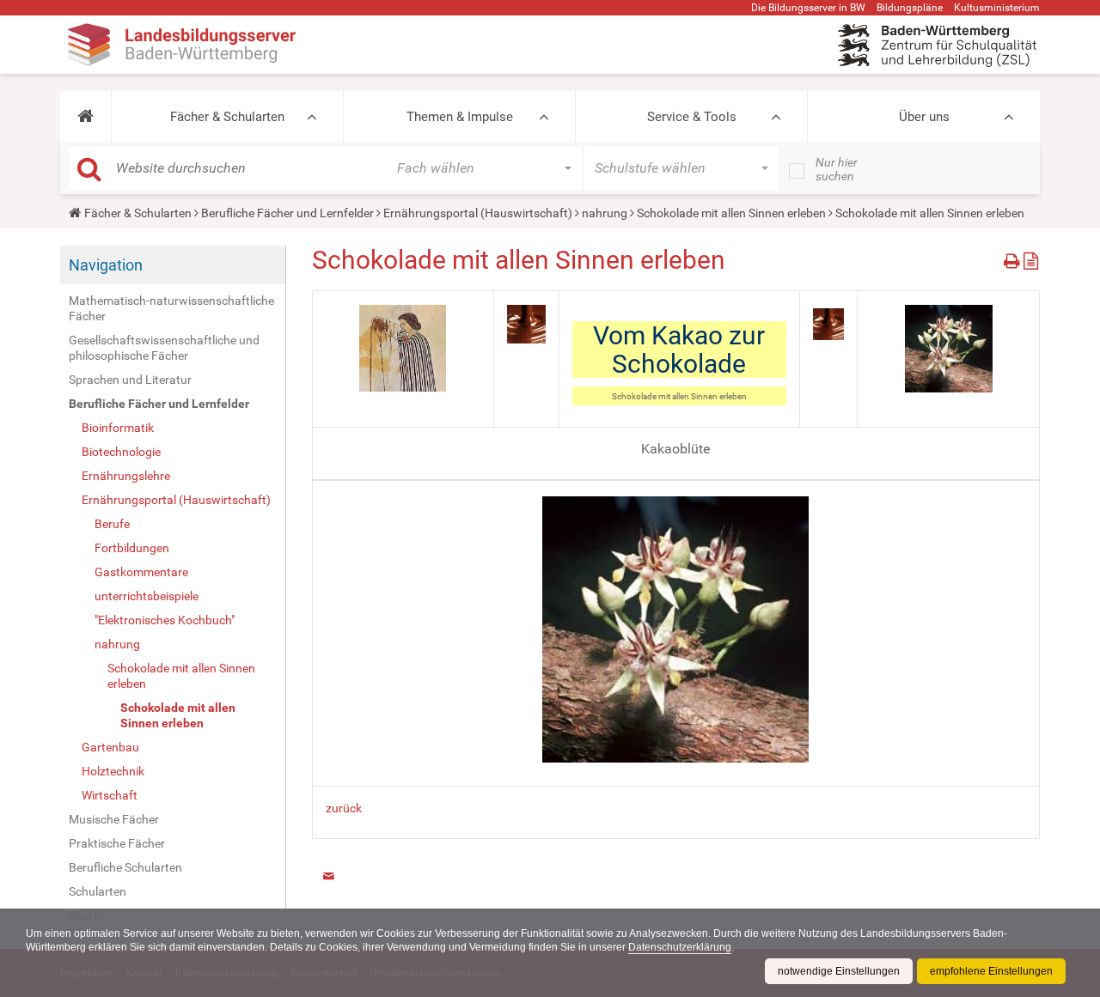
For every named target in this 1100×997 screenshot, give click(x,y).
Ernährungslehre (126, 476)
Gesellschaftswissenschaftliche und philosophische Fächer (164, 347)
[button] (85, 117)
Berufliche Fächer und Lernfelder (287, 213)
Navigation (106, 265)
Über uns (924, 117)
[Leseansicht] (1031, 258)
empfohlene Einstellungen (991, 971)
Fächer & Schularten (227, 117)
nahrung (604, 213)
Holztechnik (113, 771)
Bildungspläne (910, 8)
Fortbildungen (132, 548)
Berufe (112, 524)
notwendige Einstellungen (839, 971)
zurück (344, 808)
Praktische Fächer (117, 843)
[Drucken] (1014, 258)
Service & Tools (691, 117)
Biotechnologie (121, 452)
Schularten (97, 891)
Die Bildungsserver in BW (808, 8)
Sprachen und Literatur (130, 379)
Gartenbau (110, 747)
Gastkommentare (141, 572)
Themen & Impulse (459, 117)
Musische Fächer (114, 819)
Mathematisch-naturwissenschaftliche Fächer (171, 308)
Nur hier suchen (837, 169)
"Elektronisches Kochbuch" (165, 620)
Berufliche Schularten (125, 867)
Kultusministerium (997, 8)
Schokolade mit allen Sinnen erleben (731, 213)
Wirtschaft (110, 795)
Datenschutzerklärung (679, 947)
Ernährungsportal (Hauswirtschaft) (477, 213)
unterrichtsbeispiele (147, 596)
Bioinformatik (118, 428)
